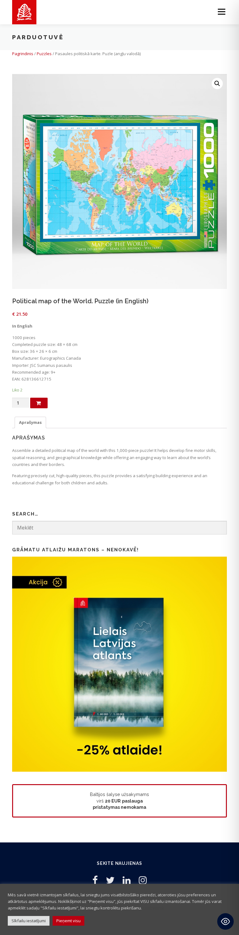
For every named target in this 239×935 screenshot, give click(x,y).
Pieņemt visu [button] (68, 920)
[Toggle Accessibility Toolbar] (225, 921)
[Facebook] (95, 880)
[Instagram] (143, 880)
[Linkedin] (127, 880)
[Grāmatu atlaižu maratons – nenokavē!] (119, 664)
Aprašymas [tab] (30, 422)
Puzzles (44, 53)
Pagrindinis (22, 53)
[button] (217, 83)
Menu (221, 11)
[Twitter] (110, 880)
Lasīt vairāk (153, 908)
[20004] (39, 403)
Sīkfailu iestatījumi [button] (29, 920)
